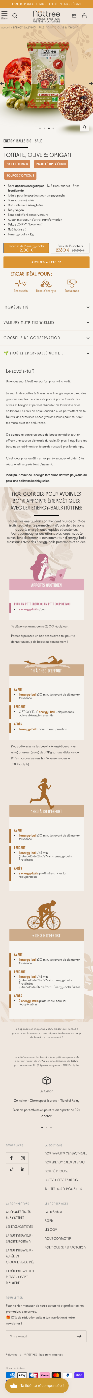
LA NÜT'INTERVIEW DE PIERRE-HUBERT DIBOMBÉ (20, 1277)
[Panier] (84, 15)
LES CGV (51, 1229)
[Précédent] (2, 83)
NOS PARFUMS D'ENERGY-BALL (66, 1153)
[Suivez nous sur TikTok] (11, 1169)
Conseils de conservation (31, 338)
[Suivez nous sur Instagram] (22, 1158)
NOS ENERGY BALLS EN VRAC (65, 1162)
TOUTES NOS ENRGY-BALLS (63, 1189)
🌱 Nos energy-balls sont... (33, 353)
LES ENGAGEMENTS (19, 1226)
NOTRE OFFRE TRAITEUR (61, 1180)
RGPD (49, 1221)
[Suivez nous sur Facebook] (11, 1158)
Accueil (5, 27)
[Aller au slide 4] (53, 128)
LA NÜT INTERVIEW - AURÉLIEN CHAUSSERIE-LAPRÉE (20, 1256)
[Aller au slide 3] (49, 128)
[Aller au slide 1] (40, 128)
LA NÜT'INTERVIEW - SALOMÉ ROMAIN (19, 1238)
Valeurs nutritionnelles (29, 322)
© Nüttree (11, 1354)
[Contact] (74, 15)
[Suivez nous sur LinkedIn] (22, 1169)
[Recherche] (14, 15)
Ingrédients (16, 307)
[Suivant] (91, 83)
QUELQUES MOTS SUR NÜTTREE (18, 1215)
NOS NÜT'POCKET (57, 1171)
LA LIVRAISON (54, 1212)
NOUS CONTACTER (58, 1238)
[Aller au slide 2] (44, 128)
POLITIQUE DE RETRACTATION (65, 1247)
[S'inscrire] (79, 1336)
